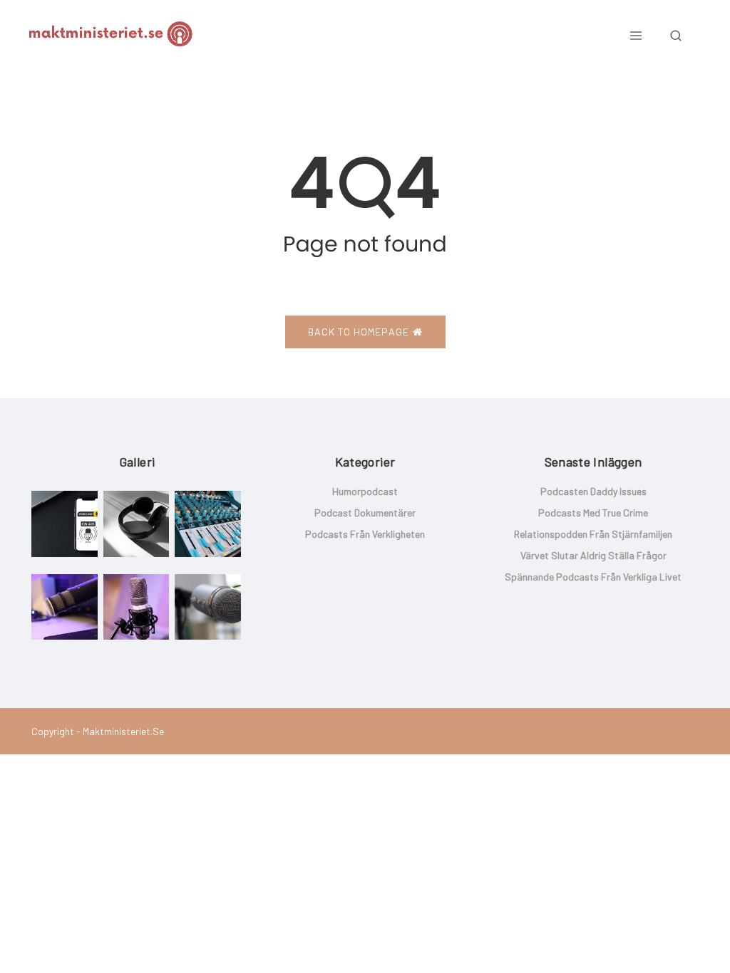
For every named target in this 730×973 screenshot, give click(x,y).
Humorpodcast (365, 491)
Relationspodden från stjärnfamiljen (593, 534)
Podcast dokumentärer (365, 512)
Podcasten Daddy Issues (593, 491)
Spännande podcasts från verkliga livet (593, 577)
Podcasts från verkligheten (365, 534)
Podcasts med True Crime (593, 512)
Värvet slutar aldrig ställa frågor (593, 555)
